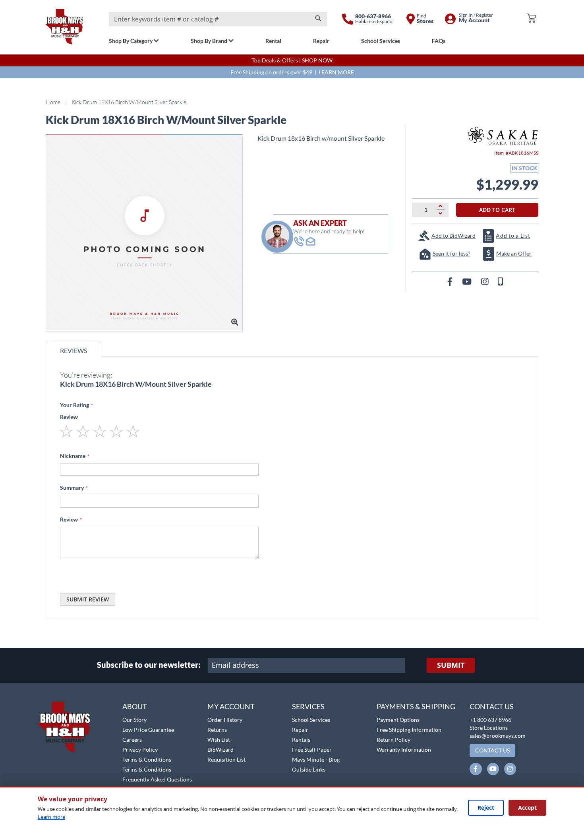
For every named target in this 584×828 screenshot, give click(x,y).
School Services (311, 719)
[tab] (73, 349)
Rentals (301, 739)
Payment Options (398, 719)
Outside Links (308, 769)
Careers (132, 739)
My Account (231, 706)
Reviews (73, 350)
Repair (300, 729)
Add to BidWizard (453, 235)
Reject (486, 807)
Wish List (218, 739)
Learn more (51, 816)
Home (53, 102)
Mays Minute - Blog (316, 759)
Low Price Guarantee (148, 729)
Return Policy (393, 739)
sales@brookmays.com (498, 735)
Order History (224, 719)
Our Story (134, 719)
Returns (217, 729)
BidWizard (220, 749)
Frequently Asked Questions (157, 779)
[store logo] (64, 27)
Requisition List (226, 759)
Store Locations (489, 727)
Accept (527, 807)
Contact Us (492, 706)
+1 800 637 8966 (490, 719)
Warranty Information (404, 749)
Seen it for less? (451, 253)
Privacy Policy (140, 749)
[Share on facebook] (450, 281)
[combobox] (218, 19)
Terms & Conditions (146, 759)
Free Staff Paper (312, 749)
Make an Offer (514, 253)
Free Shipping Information (409, 729)
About (134, 706)
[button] (27, 697)
